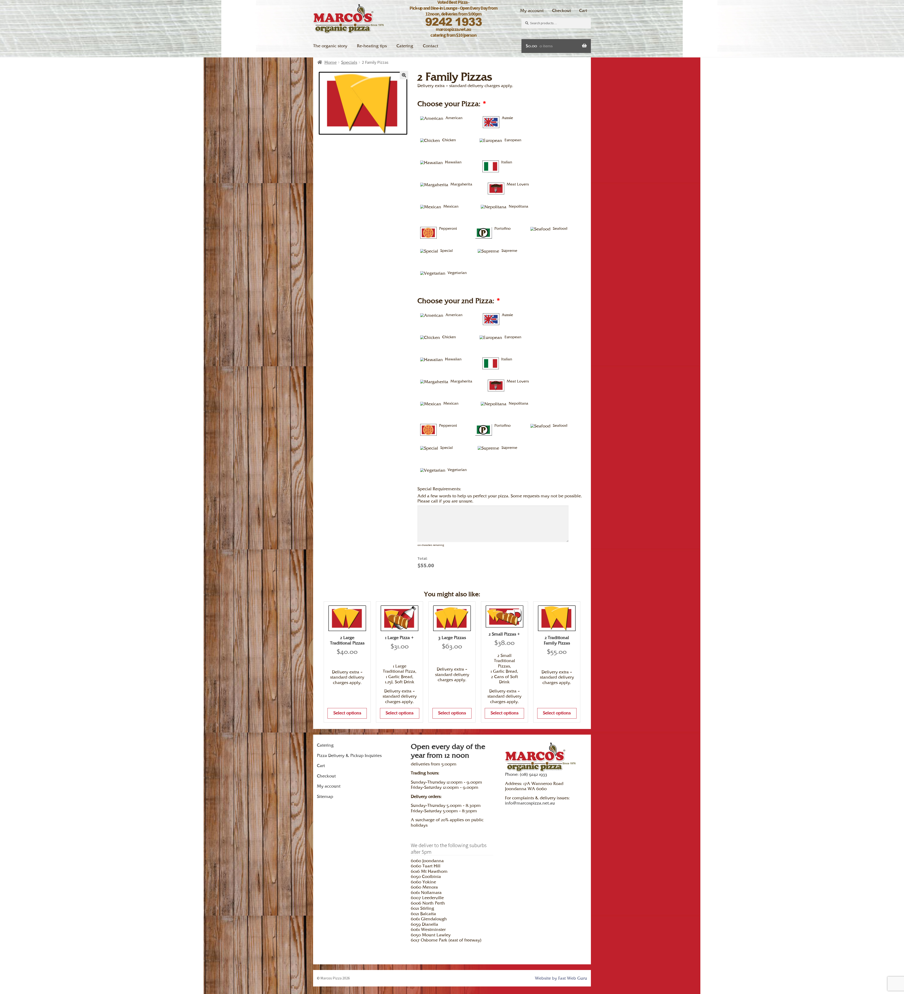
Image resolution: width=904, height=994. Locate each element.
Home (330, 62)
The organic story (330, 45)
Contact (430, 45)
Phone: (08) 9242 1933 (526, 774)
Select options (347, 713)
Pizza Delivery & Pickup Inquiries (349, 755)
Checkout (561, 10)
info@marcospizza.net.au (530, 803)
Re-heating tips (372, 45)
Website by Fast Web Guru (561, 978)
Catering (404, 45)
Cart (583, 10)
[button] (404, 75)
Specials (349, 62)
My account (532, 10)
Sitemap (325, 796)
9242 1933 (453, 21)
